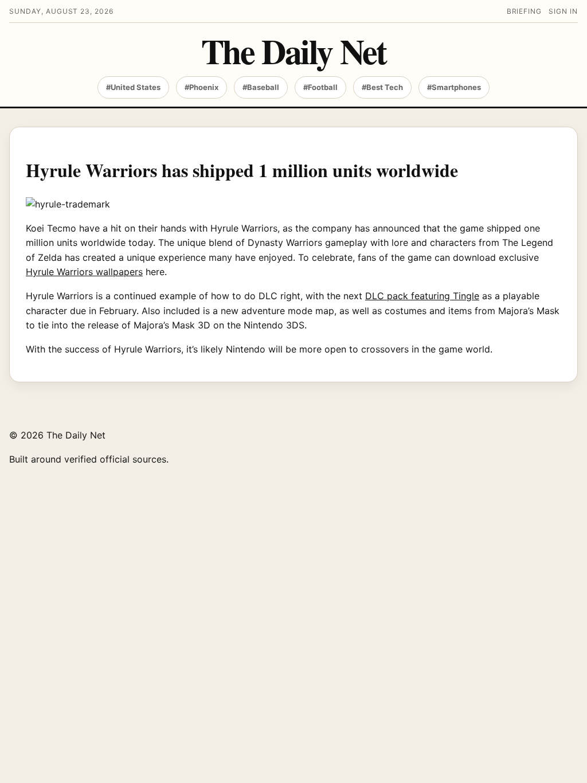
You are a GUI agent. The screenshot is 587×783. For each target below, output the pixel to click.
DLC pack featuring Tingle (422, 296)
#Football (320, 87)
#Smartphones (454, 87)
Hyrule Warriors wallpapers (84, 271)
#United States (133, 87)
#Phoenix (201, 87)
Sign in (563, 11)
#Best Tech (382, 87)
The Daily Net (293, 50)
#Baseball (260, 87)
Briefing (524, 11)
